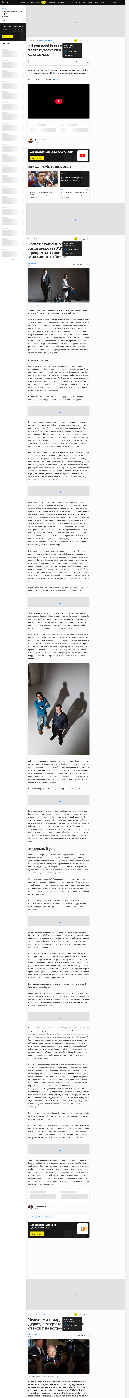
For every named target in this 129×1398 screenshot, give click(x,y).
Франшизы (61, 2)
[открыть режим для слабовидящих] (75, 40)
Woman (89, 2)
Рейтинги (52, 2)
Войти (115, 2)
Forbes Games (38, 2)
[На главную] (6, 2)
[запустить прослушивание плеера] (79, 40)
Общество (33, 190)
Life (84, 2)
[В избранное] (55, 189)
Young (103, 2)
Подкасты (70, 2)
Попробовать (68, 55)
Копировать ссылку (82, 62)
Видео (78, 2)
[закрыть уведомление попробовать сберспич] (80, 46)
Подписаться (36, 158)
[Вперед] (92, 129)
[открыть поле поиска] (121, 2)
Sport (96, 2)
